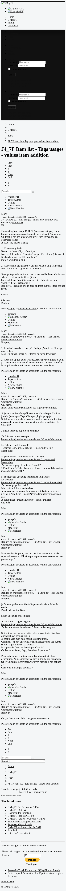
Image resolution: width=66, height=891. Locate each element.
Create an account (17, 86)
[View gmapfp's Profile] (17, 316)
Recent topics (14, 33)
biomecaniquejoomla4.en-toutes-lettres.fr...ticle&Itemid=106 (31, 482)
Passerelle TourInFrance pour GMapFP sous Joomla (34, 870)
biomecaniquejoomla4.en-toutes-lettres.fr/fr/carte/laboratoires (31, 439)
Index (10, 31)
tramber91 (13, 197)
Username (13, 62)
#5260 (22, 217)
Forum (11, 22)
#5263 (22, 539)
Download (13, 25)
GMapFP (12, 19)
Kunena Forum (39, 792)
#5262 (22, 396)
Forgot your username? (19, 83)
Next (10, 174)
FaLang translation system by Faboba (11, 795)
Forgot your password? (19, 80)
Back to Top (7, 881)
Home (11, 17)
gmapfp (12, 314)
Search (11, 39)
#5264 (22, 590)
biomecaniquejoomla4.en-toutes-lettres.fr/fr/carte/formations (31, 234)
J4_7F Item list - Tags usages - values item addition (27, 219)
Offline (11, 202)
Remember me (19, 69)
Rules (10, 36)
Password (13, 65)
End (10, 177)
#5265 (22, 704)
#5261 (22, 334)
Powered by (25, 792)
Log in (12, 75)
